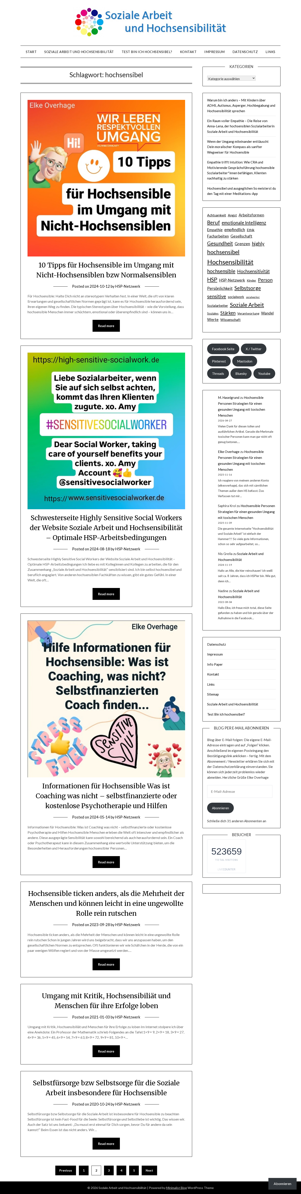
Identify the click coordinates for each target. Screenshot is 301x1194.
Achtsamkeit (216, 215)
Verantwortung (248, 313)
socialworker (253, 297)
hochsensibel (223, 252)
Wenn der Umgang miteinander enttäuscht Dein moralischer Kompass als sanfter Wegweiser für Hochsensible (238, 146)
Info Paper (215, 664)
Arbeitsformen (251, 215)
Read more (106, 326)
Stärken (228, 312)
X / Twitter (254, 349)
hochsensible (221, 271)
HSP (212, 279)
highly (258, 243)
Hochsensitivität (253, 271)
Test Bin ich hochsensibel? (147, 52)
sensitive (216, 296)
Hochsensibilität (230, 262)
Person (265, 279)
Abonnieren (220, 808)
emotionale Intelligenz (244, 222)
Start (31, 52)
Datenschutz (245, 52)
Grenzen (242, 243)
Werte (213, 319)
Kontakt (188, 52)
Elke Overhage (229, 452)
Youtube (264, 373)
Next (149, 1170)
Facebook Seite (223, 349)
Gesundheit (220, 243)
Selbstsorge (247, 288)
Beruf (213, 222)
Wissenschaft (230, 320)
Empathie (215, 230)
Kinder (251, 280)
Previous (65, 1170)
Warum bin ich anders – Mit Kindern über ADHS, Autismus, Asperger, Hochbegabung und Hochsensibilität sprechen (241, 105)
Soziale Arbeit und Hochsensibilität (79, 52)
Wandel (267, 313)
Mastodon (244, 361)
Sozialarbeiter (217, 306)
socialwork (236, 297)
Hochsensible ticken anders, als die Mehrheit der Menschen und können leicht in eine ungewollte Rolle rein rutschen (106, 903)
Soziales (213, 313)
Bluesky (241, 373)
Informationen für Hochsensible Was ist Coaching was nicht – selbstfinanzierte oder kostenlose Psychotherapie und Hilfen (106, 796)
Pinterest (219, 361)
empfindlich (234, 229)
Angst (232, 215)
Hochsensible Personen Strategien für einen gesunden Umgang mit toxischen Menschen (246, 512)
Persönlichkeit (220, 288)
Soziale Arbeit (247, 304)
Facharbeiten (218, 236)
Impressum (214, 52)
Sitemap (213, 694)
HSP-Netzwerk (127, 286)
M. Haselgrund (228, 397)
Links (270, 52)
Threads (218, 373)
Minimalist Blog (176, 1188)
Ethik (251, 230)
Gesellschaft (241, 236)
